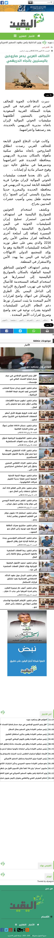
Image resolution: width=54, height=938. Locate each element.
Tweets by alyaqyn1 (45, 881)
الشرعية (29, 320)
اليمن (21, 320)
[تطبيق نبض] (27, 659)
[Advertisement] (27, 692)
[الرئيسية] (39, 36)
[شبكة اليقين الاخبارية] (27, 626)
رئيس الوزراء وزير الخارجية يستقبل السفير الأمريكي (25, 758)
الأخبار (47, 47)
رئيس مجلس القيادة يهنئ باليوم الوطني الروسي (26, 739)
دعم (37, 320)
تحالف (45, 320)
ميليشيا (13, 320)
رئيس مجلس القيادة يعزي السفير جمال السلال (27, 729)
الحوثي (4, 320)
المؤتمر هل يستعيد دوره (36, 719)
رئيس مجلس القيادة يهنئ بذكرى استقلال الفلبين (26, 734)
